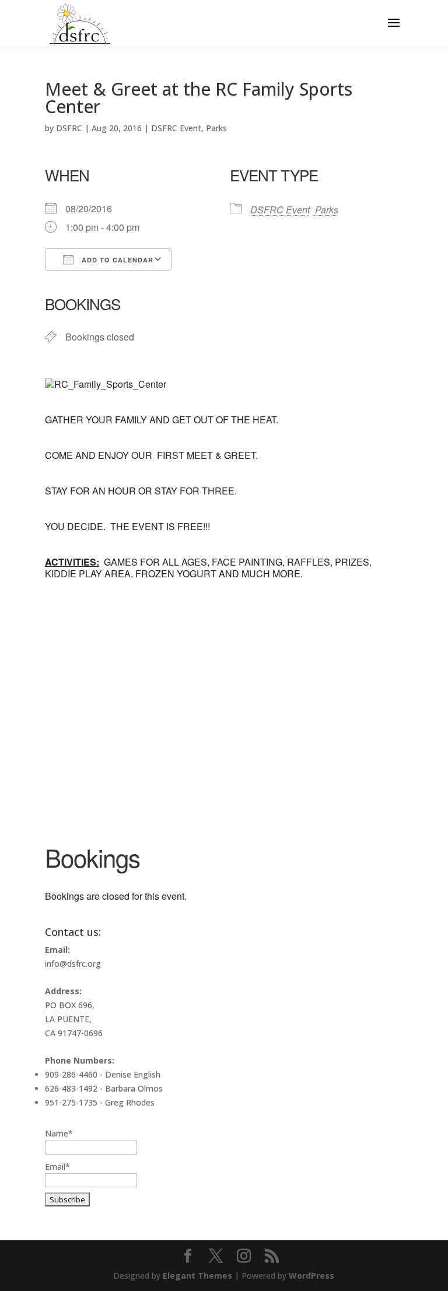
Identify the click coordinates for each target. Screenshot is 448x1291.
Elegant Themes (197, 1275)
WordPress (311, 1275)
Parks (216, 128)
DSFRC (69, 128)
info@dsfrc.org (73, 963)
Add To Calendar (116, 259)
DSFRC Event (176, 128)
